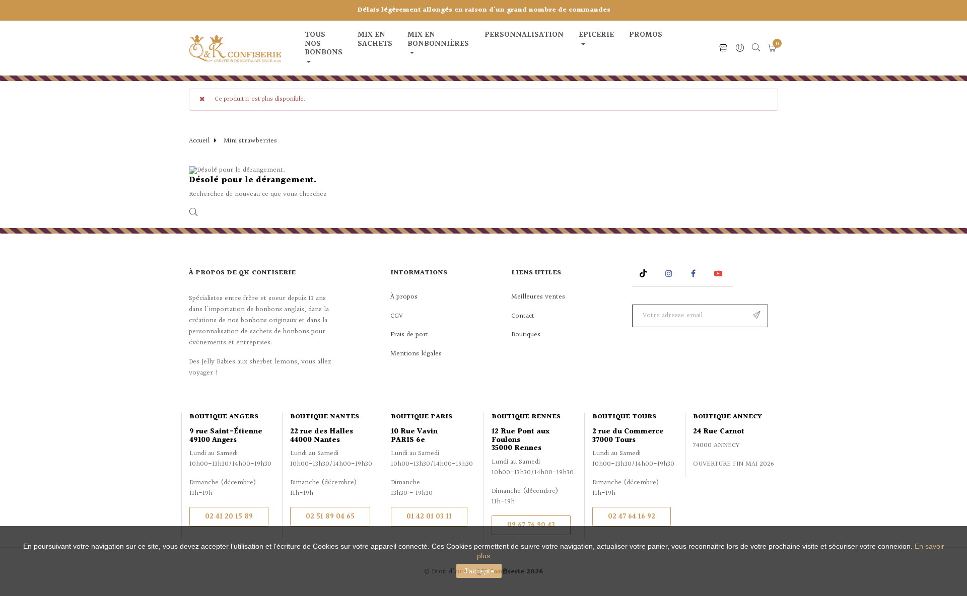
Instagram (670, 273)
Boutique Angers (223, 416)
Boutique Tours (624, 416)
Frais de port (409, 334)
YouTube (720, 273)
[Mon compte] (740, 48)
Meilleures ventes (538, 297)
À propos (404, 297)
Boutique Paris (421, 416)
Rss (644, 273)
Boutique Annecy (727, 416)
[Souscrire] (757, 316)
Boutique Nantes (324, 416)
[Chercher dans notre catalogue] (756, 48)
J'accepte (479, 571)
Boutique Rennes (526, 416)
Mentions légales (416, 353)
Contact (522, 316)
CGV (396, 316)
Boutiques (525, 334)
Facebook (693, 273)
